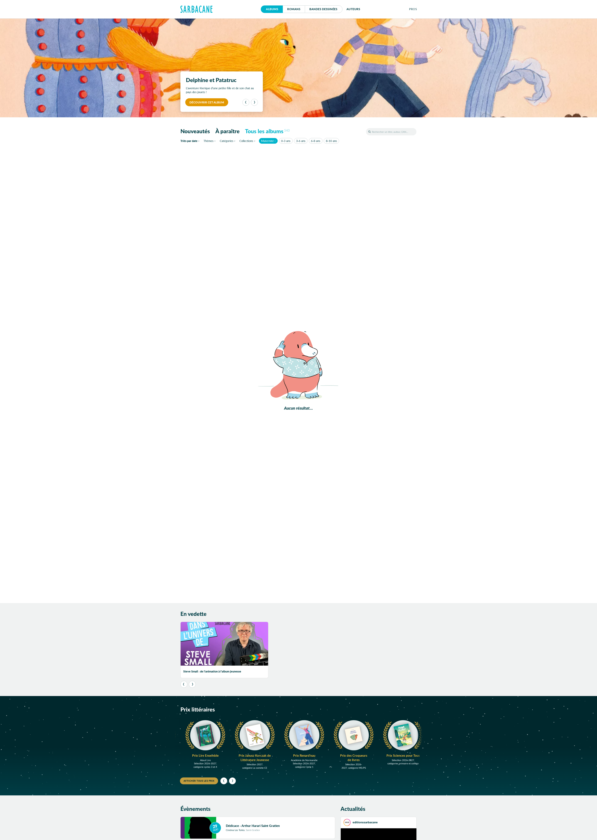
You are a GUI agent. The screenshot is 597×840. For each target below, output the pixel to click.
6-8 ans (315, 141)
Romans (293, 9)
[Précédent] (245, 102)
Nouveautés (195, 131)
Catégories (226, 141)
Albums (272, 9)
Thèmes (209, 141)
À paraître (227, 131)
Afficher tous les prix (199, 780)
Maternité (267, 141)
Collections (246, 141)
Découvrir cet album (206, 102)
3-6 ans (300, 141)
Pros (413, 9)
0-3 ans (285, 141)
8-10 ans (331, 141)
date (190, 141)
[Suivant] (254, 102)
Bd (323, 9)
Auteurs (353, 9)
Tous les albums (267, 131)
